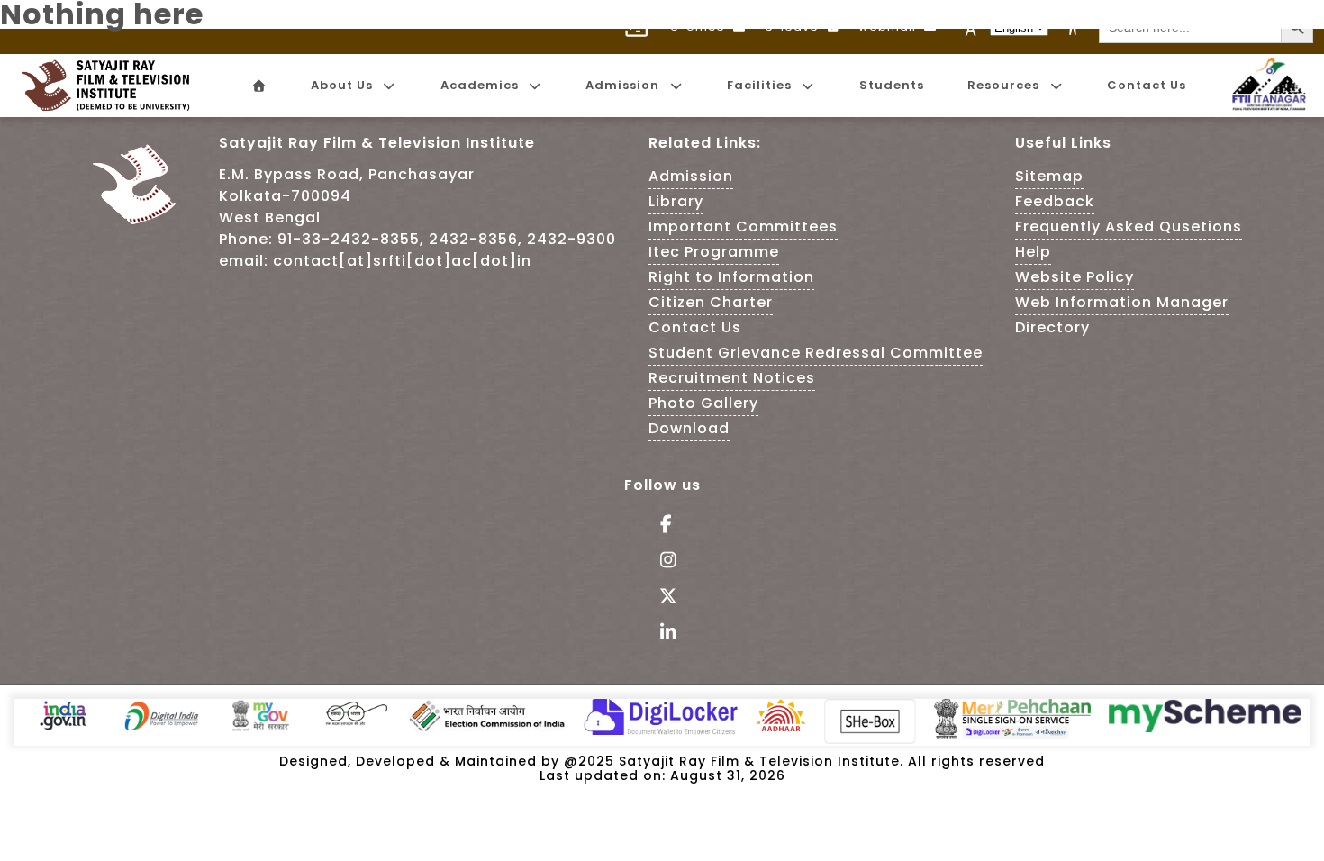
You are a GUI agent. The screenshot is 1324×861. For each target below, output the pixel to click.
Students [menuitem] (891, 85)
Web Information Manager (1122, 302)
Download (689, 428)
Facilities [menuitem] (759, 85)
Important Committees (743, 226)
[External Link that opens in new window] (63, 728)
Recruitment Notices (731, 377)
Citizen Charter (710, 302)
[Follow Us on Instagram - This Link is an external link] (662, 561)
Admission (690, 176)
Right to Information (731, 277)
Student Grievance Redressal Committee (815, 352)
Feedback (1054, 201)
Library (675, 201)
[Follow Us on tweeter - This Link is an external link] (662, 597)
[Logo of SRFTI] (111, 86)
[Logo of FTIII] (1269, 106)
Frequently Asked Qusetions (1128, 226)
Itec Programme (713, 251)
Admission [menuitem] (622, 85)
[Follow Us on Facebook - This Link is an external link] (662, 525)
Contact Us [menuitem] (1146, 85)
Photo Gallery (703, 403)
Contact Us (694, 327)
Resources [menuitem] (1003, 85)
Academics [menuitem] (479, 85)
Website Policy (1074, 277)
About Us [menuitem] (342, 85)
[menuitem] (258, 86)
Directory (1052, 327)
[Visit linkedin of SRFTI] (662, 633)
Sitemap (1049, 176)
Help (1033, 251)
